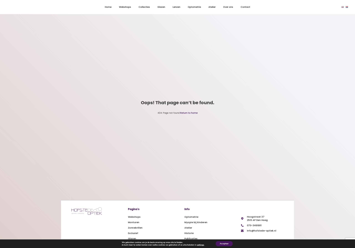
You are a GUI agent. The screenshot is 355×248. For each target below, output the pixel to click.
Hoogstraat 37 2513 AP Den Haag (257, 218)
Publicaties (191, 238)
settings (200, 245)
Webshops (125, 7)
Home (108, 7)
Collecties (144, 7)
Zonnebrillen (135, 227)
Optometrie (194, 7)
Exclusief (133, 233)
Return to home (189, 112)
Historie (189, 233)
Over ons (228, 7)
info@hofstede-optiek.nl (261, 230)
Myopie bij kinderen (195, 222)
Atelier (212, 7)
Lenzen (176, 7)
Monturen (133, 222)
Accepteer (224, 243)
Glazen (161, 7)
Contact (245, 7)
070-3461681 (254, 225)
